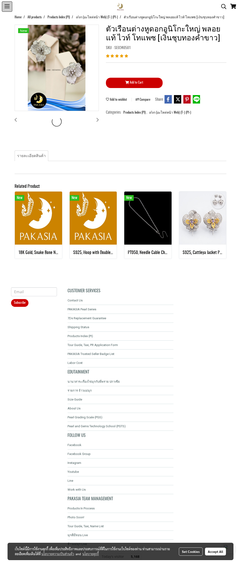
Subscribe (20, 302)
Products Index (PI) (134, 112)
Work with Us (77, 489)
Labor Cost (75, 363)
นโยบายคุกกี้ (90, 554)
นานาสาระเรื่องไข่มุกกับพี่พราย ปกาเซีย (94, 381)
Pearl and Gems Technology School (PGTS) (97, 426)
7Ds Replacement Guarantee (87, 318)
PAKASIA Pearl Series (82, 309)
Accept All (215, 551)
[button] (222, 6)
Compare (144, 99)
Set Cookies (191, 551)
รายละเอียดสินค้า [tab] (31, 156)
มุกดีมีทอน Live (78, 535)
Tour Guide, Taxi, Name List (86, 526)
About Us (74, 408)
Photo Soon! (76, 517)
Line (70, 480)
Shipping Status (78, 327)
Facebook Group (79, 454)
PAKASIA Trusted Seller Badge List (91, 354)
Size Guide (75, 399)
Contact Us (75, 300)
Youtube (73, 471)
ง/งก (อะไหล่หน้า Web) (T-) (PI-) (170, 112)
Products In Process (81, 508)
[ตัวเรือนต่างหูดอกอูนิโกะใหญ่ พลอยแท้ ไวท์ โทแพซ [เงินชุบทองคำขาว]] (57, 68)
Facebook (74, 445)
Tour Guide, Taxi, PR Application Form (93, 345)
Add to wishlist (118, 99)
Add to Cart (136, 82)
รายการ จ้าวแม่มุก (80, 390)
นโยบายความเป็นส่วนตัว (57, 554)
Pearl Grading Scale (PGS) (85, 417)
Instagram (74, 463)
